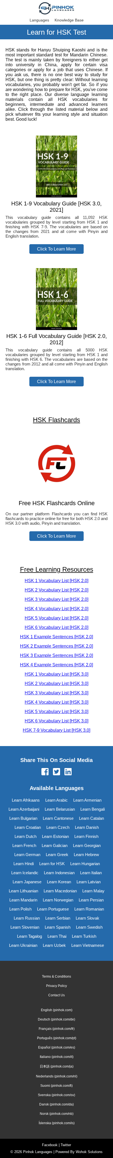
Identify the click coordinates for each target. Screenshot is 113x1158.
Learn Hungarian (85, 863)
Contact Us (56, 995)
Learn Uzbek (54, 945)
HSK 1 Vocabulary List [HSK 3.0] (56, 674)
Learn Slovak (87, 918)
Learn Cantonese (58, 818)
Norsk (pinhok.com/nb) (57, 1114)
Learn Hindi (23, 863)
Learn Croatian (28, 827)
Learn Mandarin (23, 900)
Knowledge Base (69, 20)
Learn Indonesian (59, 872)
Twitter (66, 1145)
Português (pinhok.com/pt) (56, 1038)
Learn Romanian (89, 909)
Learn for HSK (52, 863)
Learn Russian (27, 918)
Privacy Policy (56, 986)
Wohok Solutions (89, 1152)
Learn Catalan (91, 818)
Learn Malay (93, 891)
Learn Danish (87, 827)
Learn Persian (91, 900)
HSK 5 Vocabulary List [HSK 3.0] (56, 711)
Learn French (24, 845)
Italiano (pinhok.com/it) (57, 1057)
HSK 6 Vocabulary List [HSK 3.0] (56, 721)
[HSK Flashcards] (56, 492)
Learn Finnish (86, 836)
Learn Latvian (89, 881)
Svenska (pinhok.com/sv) (56, 1095)
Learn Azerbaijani (24, 809)
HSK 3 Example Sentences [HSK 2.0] (56, 655)
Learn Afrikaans (26, 800)
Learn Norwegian (58, 900)
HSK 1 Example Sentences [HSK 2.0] (56, 636)
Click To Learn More (56, 249)
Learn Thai (56, 936)
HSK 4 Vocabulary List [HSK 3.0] (56, 702)
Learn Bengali (92, 809)
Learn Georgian (87, 845)
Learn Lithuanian (23, 891)
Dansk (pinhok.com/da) (56, 1104)
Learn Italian (91, 872)
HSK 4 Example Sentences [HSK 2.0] (56, 664)
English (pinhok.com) (56, 1010)
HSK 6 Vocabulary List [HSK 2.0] (56, 627)
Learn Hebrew (86, 854)
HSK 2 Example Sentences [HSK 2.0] (56, 646)
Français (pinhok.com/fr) (57, 1029)
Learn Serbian (57, 918)
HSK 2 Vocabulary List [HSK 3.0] (56, 683)
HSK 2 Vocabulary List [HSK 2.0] (56, 590)
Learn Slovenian (24, 927)
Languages (39, 20)
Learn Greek (57, 854)
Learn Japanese (27, 881)
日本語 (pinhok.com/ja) (57, 1066)
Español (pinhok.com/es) (56, 1047)
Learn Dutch (25, 836)
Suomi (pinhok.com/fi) (56, 1086)
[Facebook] (45, 772)
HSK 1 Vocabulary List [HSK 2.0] (56, 580)
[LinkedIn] (68, 772)
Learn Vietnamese (87, 945)
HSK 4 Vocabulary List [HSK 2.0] (56, 608)
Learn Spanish (57, 927)
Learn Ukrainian (23, 945)
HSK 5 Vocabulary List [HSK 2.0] (56, 618)
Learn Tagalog (29, 936)
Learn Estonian (55, 836)
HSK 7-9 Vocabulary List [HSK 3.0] (56, 730)
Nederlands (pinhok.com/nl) (56, 1076)
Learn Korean (59, 881)
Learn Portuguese (53, 909)
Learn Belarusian (60, 809)
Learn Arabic (56, 800)
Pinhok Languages (37, 1152)
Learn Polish (20, 909)
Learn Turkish (84, 936)
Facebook (50, 1145)
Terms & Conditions (56, 976)
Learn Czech (57, 827)
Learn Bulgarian (23, 818)
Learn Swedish (89, 927)
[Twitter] (56, 772)
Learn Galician (54, 845)
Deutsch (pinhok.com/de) (56, 1019)
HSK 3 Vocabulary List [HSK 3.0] (56, 693)
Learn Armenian (87, 800)
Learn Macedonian (60, 891)
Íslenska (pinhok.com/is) (57, 1123)
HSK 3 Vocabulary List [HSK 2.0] (56, 599)
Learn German (27, 854)
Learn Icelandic (24, 872)
